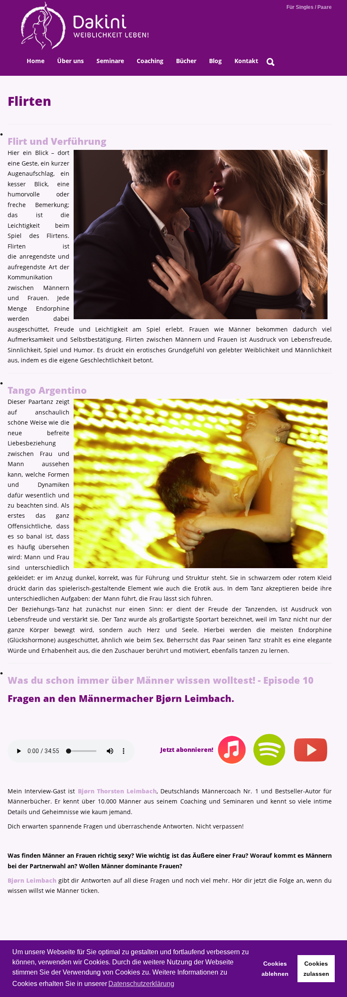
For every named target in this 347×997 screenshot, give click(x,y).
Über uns (70, 61)
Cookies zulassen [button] (316, 968)
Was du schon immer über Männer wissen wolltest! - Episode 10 (161, 680)
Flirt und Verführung (57, 141)
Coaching (150, 61)
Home (35, 61)
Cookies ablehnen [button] (275, 968)
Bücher (186, 61)
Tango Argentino (47, 390)
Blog (215, 61)
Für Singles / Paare (309, 7)
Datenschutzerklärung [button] (141, 983)
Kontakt (246, 61)
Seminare (110, 61)
